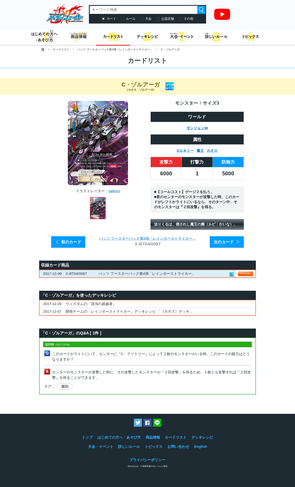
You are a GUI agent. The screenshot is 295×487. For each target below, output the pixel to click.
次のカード (224, 242)
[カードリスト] (113, 37)
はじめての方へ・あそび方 (119, 437)
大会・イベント (100, 447)
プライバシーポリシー (147, 460)
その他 (188, 18)
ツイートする (138, 423)
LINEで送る (157, 423)
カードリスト (61, 49)
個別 (64, 386)
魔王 (200, 151)
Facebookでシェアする (147, 423)
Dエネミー (185, 151)
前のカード (71, 242)
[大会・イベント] (182, 37)
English (200, 447)
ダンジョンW (197, 128)
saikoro (114, 191)
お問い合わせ (178, 447)
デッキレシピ (202, 437)
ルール (130, 18)
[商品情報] (78, 37)
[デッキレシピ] (147, 37)
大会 (148, 18)
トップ (87, 437)
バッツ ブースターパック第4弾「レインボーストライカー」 (115, 49)
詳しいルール (129, 447)
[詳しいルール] (216, 37)
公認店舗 (167, 18)
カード (111, 18)
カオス (212, 151)
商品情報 (153, 437)
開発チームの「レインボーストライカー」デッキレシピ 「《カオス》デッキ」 (129, 311)
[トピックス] (251, 37)
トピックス (154, 447)
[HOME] (43, 49)
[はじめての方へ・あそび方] (44, 37)
